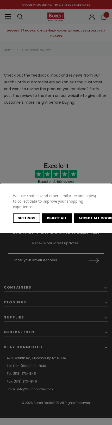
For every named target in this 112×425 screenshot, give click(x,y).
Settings (26, 217)
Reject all (57, 217)
